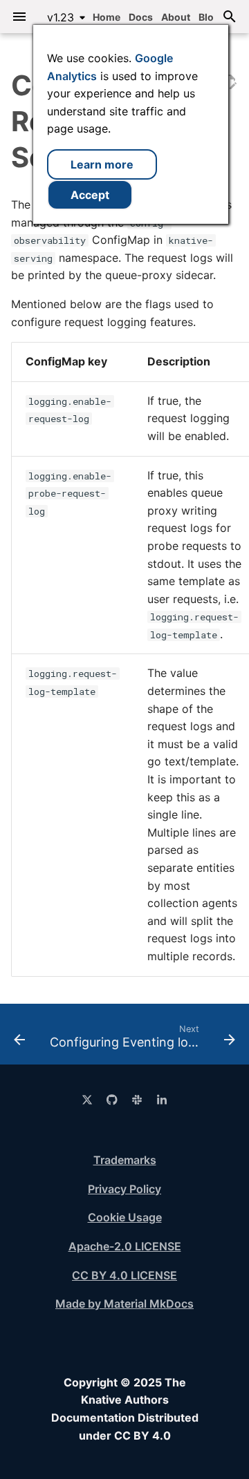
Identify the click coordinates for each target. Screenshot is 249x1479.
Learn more (102, 164)
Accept (90, 195)
